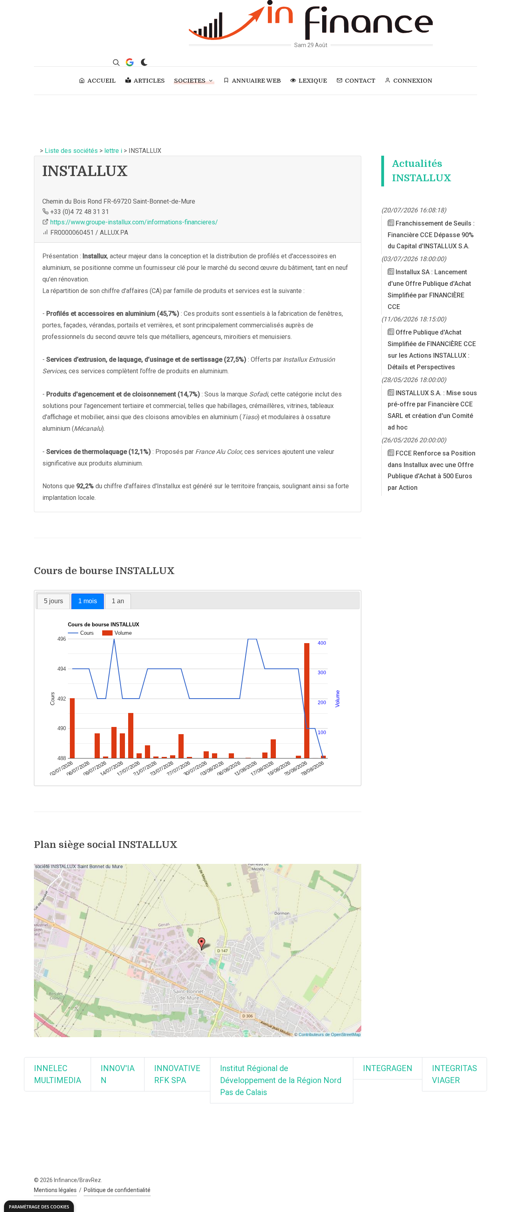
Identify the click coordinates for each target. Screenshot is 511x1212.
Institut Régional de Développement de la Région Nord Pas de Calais (280, 1080)
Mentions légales (55, 1190)
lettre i (113, 150)
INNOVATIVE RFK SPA (177, 1074)
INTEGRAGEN (387, 1068)
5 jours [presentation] (53, 601)
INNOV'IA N (118, 1074)
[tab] (53, 601)
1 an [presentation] (118, 601)
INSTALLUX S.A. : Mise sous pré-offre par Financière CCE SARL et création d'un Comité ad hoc (432, 410)
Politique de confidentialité (117, 1190)
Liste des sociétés (71, 150)
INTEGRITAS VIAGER (454, 1074)
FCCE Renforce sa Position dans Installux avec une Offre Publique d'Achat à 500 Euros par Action (431, 470)
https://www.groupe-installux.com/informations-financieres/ (134, 222)
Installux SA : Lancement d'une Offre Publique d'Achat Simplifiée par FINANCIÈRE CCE (429, 290)
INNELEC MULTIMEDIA (57, 1074)
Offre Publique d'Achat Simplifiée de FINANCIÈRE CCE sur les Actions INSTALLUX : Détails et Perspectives (432, 350)
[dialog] (39, 1206)
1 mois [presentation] (87, 601)
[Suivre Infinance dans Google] (130, 62)
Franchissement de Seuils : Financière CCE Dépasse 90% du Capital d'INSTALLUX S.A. (431, 235)
